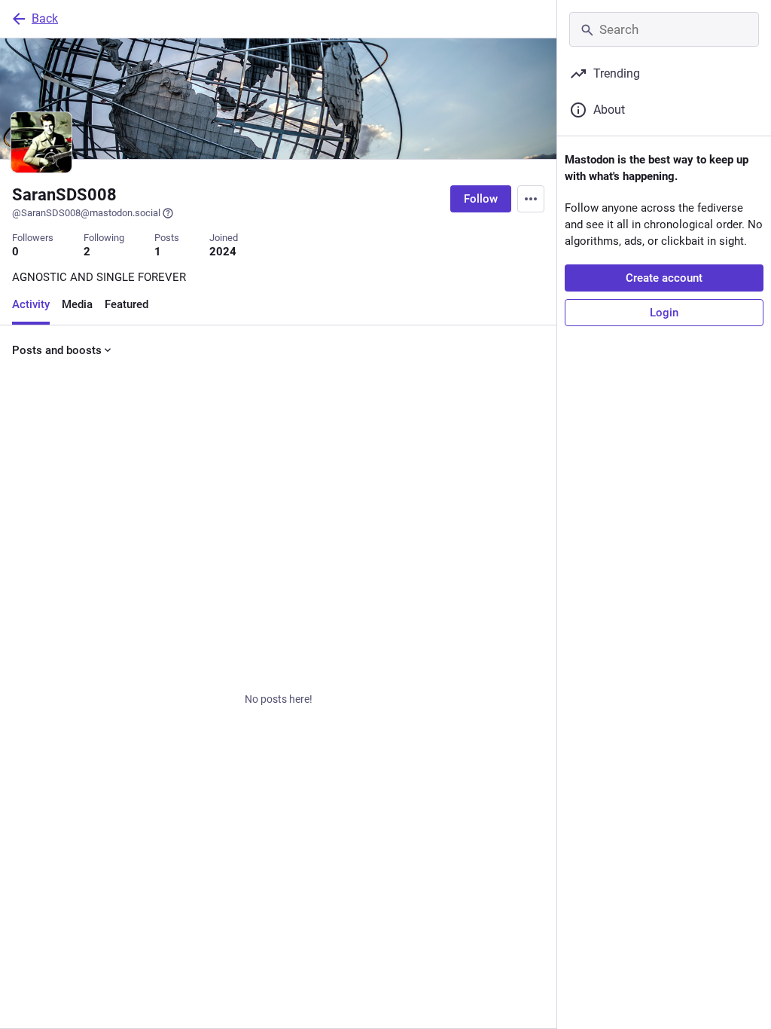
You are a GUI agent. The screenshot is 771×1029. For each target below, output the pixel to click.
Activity (31, 304)
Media (77, 304)
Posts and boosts (57, 350)
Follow (481, 199)
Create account (664, 278)
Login (664, 312)
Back (45, 18)
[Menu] (530, 198)
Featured (126, 304)
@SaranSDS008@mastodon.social (86, 212)
